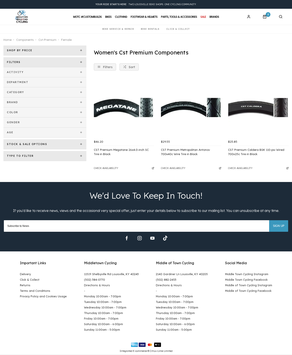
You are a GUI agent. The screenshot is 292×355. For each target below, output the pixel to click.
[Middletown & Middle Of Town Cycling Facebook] (126, 238)
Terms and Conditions (35, 290)
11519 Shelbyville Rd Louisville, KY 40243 (111, 274)
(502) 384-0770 (94, 279)
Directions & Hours (97, 285)
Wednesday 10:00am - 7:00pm (105, 307)
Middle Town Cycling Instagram (246, 274)
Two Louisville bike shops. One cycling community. (146, 4)
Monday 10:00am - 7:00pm (102, 296)
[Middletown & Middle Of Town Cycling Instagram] (139, 238)
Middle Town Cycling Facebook (246, 279)
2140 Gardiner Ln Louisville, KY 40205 (182, 274)
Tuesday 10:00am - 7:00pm (103, 302)
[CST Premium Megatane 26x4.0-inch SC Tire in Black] (124, 107)
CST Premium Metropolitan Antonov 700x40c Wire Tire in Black (185, 152)
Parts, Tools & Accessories (179, 17)
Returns (25, 285)
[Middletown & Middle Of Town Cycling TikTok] (165, 238)
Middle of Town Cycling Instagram (248, 285)
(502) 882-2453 (166, 279)
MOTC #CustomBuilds (87, 17)
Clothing (121, 17)
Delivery (25, 274)
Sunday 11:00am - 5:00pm (102, 329)
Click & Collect (29, 279)
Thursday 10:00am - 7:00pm (103, 313)
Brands (214, 17)
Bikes (108, 17)
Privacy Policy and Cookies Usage (43, 296)
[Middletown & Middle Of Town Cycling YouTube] (152, 238)
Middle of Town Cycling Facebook (248, 290)
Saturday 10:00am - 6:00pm (103, 324)
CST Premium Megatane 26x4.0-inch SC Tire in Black (121, 152)
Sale (203, 17)
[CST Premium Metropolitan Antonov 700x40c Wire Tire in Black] (191, 107)
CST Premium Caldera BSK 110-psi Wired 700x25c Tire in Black (256, 152)
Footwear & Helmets (144, 17)
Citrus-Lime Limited (161, 350)
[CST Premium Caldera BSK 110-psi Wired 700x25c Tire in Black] (258, 107)
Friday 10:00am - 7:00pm (101, 318)
